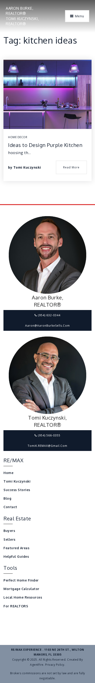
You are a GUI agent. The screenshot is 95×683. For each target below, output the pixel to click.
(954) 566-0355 (48, 435)
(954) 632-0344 (48, 315)
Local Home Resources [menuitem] (22, 597)
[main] (47, 102)
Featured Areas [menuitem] (16, 548)
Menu (79, 16)
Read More (71, 167)
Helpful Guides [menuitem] (16, 556)
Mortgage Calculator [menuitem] (21, 589)
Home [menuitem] (8, 473)
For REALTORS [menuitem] (15, 606)
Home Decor (17, 137)
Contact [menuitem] (10, 507)
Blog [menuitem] (7, 498)
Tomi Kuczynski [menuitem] (16, 481)
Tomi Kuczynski (27, 167)
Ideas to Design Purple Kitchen (45, 145)
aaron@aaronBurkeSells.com (47, 326)
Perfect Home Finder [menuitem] (21, 580)
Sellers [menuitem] (9, 539)
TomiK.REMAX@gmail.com (47, 446)
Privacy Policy (54, 665)
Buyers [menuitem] (9, 531)
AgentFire (37, 665)
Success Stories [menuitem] (16, 490)
